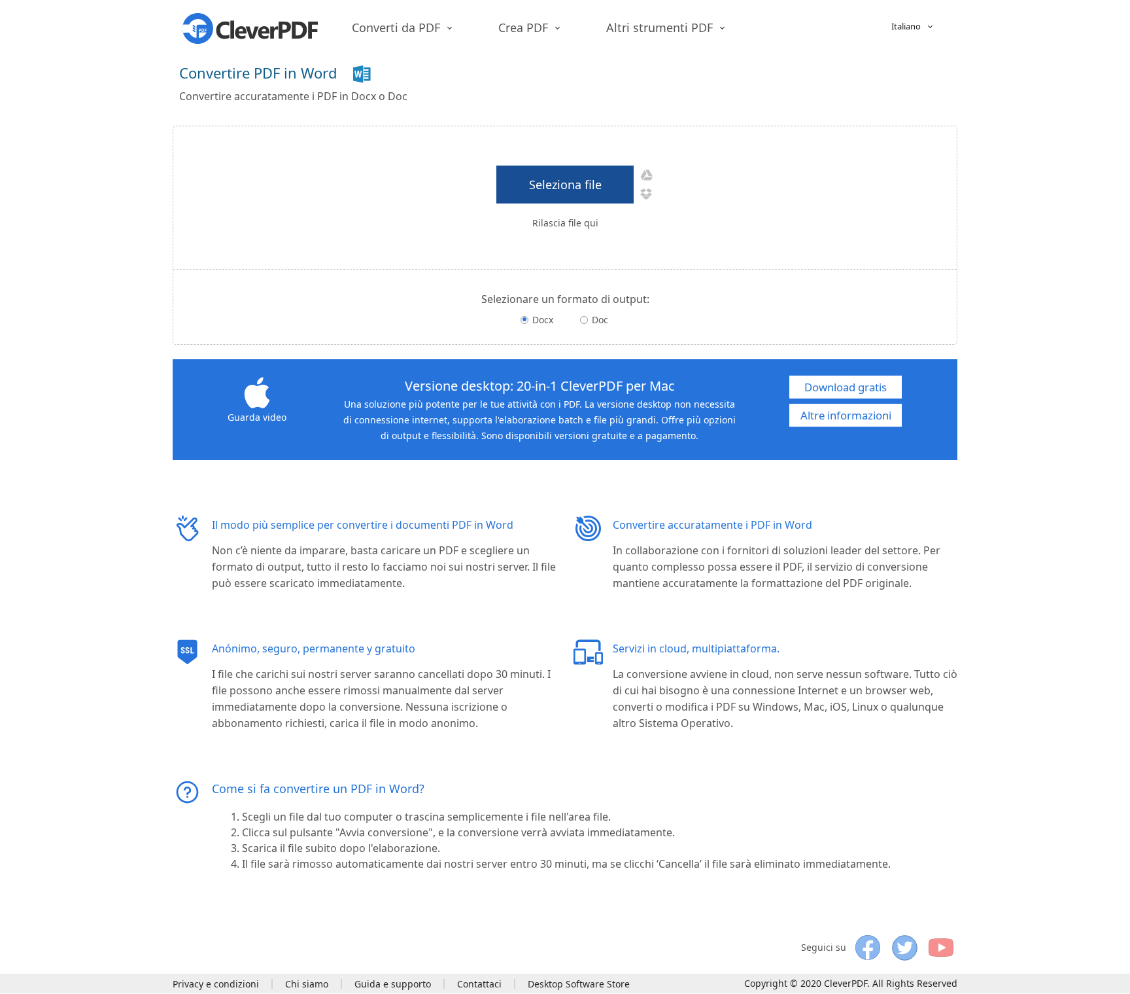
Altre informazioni (845, 415)
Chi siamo (306, 984)
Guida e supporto (392, 984)
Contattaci (479, 984)
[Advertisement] (719, 79)
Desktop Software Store (579, 984)
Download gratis (845, 387)
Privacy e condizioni (216, 984)
